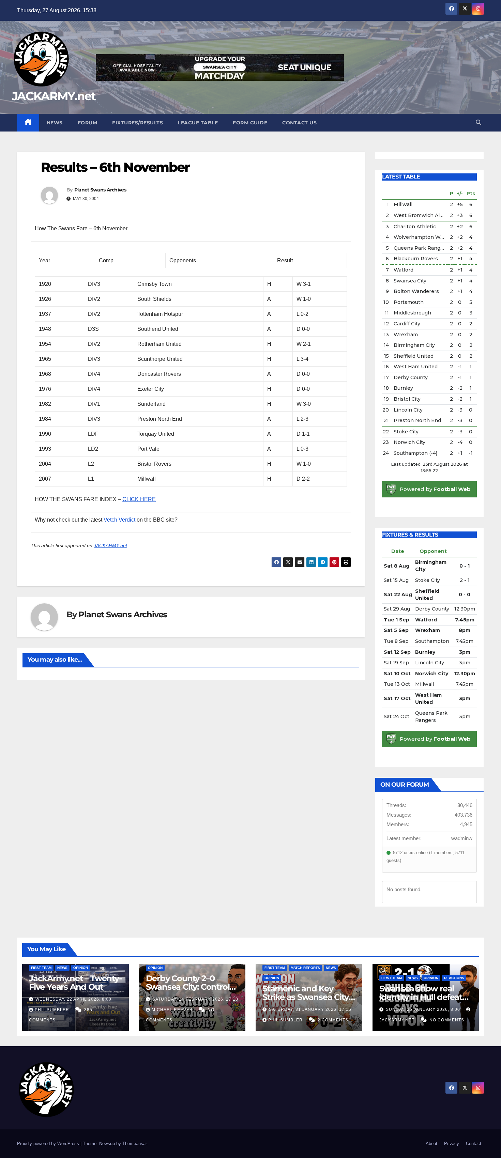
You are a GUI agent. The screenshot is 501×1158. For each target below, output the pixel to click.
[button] (478, 122)
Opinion (80, 968)
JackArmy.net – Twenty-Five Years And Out (75, 982)
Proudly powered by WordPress (48, 1143)
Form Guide (250, 123)
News (55, 123)
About (431, 1143)
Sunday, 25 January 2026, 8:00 (423, 1009)
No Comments (446, 1020)
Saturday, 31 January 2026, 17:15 (310, 1009)
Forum (87, 123)
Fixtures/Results (137, 123)
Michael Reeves (173, 1009)
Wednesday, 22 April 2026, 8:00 (73, 999)
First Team (41, 968)
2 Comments (333, 1020)
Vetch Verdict (119, 520)
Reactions (454, 978)
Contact (473, 1143)
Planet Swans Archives (100, 190)
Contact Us (299, 123)
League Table (198, 123)
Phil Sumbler (53, 1009)
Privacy (451, 1143)
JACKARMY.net (54, 96)
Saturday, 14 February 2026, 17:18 (195, 999)
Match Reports (305, 968)
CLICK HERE (139, 499)
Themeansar (134, 1143)
